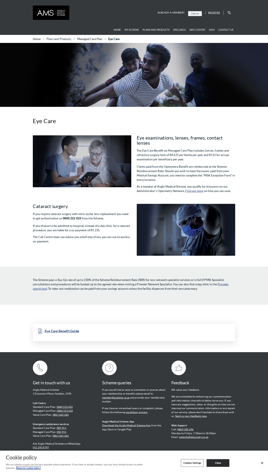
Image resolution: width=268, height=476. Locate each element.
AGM (212, 29)
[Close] (262, 463)
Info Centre (197, 29)
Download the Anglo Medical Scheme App (126, 425)
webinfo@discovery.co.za (193, 437)
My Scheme (132, 29)
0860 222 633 (65, 406)
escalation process (136, 412)
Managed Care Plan (89, 39)
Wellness (179, 29)
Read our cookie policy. (28, 468)
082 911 (61, 428)
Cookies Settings (192, 463)
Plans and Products (156, 29)
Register (214, 12)
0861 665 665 (61, 414)
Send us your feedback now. (191, 416)
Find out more (194, 191)
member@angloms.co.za (116, 397)
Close (218, 463)
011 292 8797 (41, 447)
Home (117, 29)
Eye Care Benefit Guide (62, 331)
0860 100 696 (185, 429)
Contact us (225, 29)
